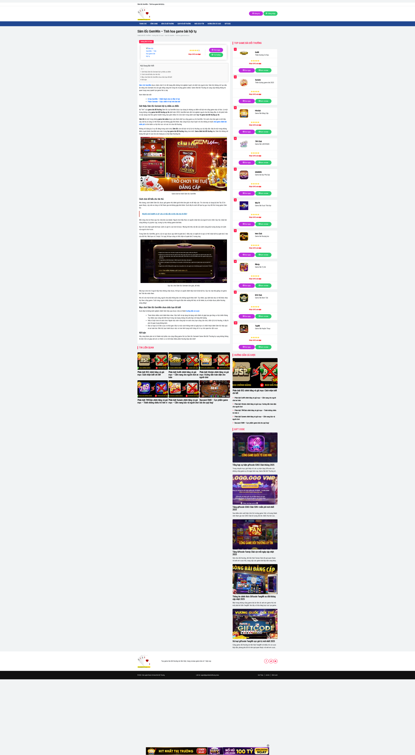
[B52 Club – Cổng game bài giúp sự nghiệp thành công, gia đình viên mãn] (244, 298)
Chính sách (275, 675)
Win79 (257, 203)
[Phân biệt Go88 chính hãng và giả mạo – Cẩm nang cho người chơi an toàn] (183, 361)
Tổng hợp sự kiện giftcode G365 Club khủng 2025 (253, 465)
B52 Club (258, 295)
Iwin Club (258, 233)
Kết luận (144, 80)
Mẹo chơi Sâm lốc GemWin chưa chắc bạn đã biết (157, 77)
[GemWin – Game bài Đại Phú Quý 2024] (244, 175)
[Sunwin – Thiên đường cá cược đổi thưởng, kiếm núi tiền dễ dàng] (244, 82)
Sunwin (258, 80)
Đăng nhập (271, 13)
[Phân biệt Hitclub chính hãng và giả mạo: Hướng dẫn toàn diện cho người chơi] (215, 361)
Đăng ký (257, 13)
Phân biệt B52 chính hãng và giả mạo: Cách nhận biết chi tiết (150, 373)
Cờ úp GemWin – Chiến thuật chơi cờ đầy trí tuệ (164, 99)
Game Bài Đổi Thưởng (159, 675)
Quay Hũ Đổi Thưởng (184, 24)
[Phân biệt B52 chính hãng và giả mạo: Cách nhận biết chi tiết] (152, 361)
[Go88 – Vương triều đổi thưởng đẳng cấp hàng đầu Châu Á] (244, 53)
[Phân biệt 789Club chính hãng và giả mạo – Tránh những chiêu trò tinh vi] (152, 389)
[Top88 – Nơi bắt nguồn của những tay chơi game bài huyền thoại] (244, 328)
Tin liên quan (146, 347)
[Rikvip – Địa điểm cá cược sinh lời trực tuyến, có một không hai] (244, 267)
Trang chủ (143, 24)
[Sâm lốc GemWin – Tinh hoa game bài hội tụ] (151, 52)
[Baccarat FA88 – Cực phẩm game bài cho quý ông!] (215, 389)
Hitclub (258, 110)
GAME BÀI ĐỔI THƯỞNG (144, 35)
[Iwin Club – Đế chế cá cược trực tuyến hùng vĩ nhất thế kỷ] (244, 236)
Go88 (257, 52)
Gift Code (239, 429)
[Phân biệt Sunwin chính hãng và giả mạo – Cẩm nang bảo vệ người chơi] (183, 389)
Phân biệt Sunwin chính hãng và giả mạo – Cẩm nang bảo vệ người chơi (183, 401)
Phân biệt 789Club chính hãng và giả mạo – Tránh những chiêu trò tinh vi (152, 401)
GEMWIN (258, 172)
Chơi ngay (217, 50)
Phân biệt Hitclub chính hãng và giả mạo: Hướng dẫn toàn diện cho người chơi (214, 375)
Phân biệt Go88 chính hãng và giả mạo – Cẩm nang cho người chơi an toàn (183, 375)
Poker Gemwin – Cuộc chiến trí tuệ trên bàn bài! (164, 102)
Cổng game (154, 24)
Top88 (257, 326)
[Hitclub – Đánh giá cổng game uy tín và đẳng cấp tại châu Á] (244, 113)
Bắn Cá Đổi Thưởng (167, 24)
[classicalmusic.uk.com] (143, 661)
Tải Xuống (217, 55)
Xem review (264, 70)
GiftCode (228, 24)
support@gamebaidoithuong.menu (210, 675)
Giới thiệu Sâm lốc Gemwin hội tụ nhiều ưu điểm (156, 72)
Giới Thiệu (260, 675)
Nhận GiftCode (193, 54)
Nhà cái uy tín (199, 24)
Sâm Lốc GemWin (145, 85)
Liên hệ (267, 675)
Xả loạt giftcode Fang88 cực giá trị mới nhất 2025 (254, 641)
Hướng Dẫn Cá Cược (214, 24)
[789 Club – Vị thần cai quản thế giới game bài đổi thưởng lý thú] (244, 144)
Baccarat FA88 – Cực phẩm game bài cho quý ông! (252, 423)
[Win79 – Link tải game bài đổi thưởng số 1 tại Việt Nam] (244, 205)
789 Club (258, 141)
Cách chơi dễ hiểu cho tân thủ (151, 74)
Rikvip (257, 264)
